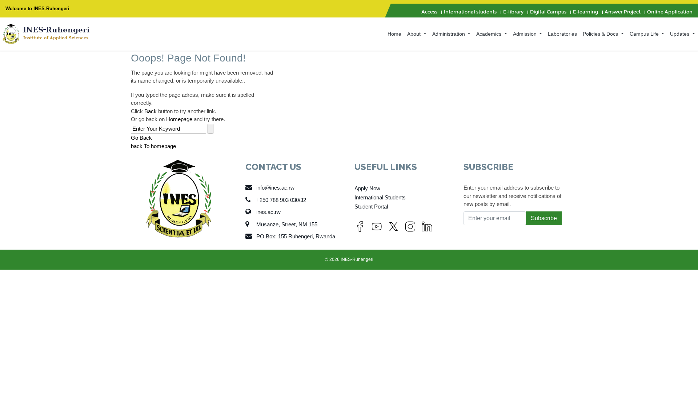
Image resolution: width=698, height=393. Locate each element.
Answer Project (623, 12)
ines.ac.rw (268, 212)
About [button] (414, 34)
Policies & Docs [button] (601, 34)
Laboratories (562, 34)
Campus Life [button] (645, 34)
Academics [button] (489, 34)
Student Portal (371, 206)
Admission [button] (525, 34)
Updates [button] (680, 34)
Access (429, 12)
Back (150, 111)
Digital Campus (548, 12)
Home (394, 34)
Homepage (179, 119)
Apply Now (367, 188)
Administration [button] (449, 34)
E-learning (585, 12)
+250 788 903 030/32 (281, 200)
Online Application (670, 12)
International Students (380, 197)
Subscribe (544, 218)
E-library (513, 12)
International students (470, 12)
